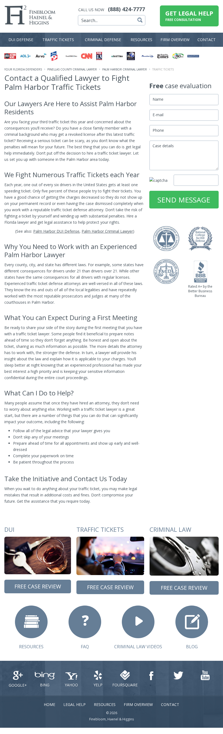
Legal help (74, 704)
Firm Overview (138, 704)
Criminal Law (170, 529)
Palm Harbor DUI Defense (56, 231)
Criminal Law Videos (138, 647)
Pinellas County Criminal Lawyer (72, 69)
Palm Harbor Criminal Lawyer (124, 69)
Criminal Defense (103, 39)
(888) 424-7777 (126, 9)
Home (49, 704)
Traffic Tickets (58, 39)
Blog (192, 647)
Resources (141, 39)
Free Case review (37, 586)
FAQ (85, 647)
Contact (206, 39)
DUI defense (20, 39)
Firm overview (175, 39)
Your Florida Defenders (23, 69)
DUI (9, 529)
